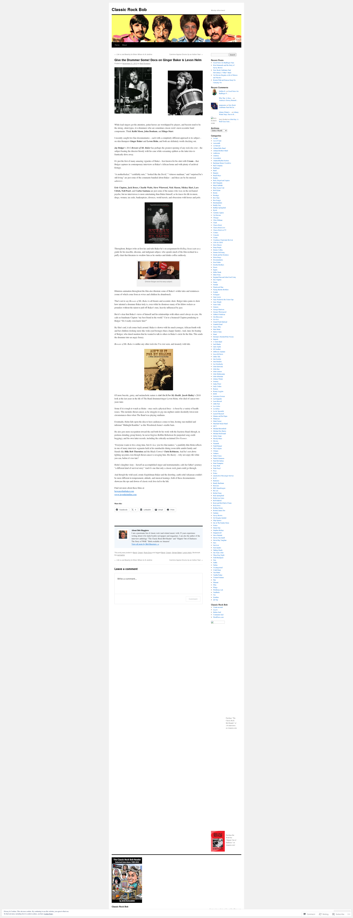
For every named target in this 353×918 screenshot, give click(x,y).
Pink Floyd (216, 468)
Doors (215, 267)
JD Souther (217, 349)
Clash (215, 222)
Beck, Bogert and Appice (221, 180)
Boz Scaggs (217, 200)
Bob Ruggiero (145, 63)
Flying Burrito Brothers (221, 289)
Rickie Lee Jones (218, 498)
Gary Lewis (217, 297)
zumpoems (222, 105)
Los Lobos (216, 406)
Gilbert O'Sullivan (219, 314)
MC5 (215, 426)
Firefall (215, 284)
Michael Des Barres (219, 431)
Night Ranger (217, 446)
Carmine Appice (218, 212)
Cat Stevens (217, 215)
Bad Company (218, 165)
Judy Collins (217, 386)
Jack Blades (217, 344)
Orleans (215, 451)
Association (217, 158)
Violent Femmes (218, 577)
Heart (215, 334)
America (216, 155)
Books (215, 193)
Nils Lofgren (217, 448)
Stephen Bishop (218, 530)
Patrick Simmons (218, 458)
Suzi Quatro (217, 547)
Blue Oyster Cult (218, 188)
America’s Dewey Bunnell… (228, 100)
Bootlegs (216, 195)
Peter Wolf (216, 466)
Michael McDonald (219, 433)
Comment (193, 599)
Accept (215, 138)
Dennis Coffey (218, 250)
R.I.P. (215, 478)
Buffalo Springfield (219, 208)
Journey (215, 381)
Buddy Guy (217, 205)
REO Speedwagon (219, 488)
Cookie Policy (48, 914)
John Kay (216, 369)
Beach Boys (217, 175)
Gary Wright (217, 302)
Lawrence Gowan (219, 396)
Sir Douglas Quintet (219, 518)
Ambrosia (216, 153)
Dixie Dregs (217, 257)
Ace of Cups (217, 141)
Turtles (215, 565)
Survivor (216, 545)
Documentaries (218, 260)
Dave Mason (217, 245)
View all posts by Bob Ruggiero (145, 544)
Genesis (215, 307)
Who (214, 585)
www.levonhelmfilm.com (125, 494)
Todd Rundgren (218, 557)
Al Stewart (216, 145)
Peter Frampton (218, 463)
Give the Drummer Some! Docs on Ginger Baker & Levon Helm (158, 60)
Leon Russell (217, 401)
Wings (215, 587)
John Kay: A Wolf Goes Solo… (228, 120)
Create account (218, 607)
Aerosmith (216, 143)
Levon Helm (187, 552)
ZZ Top (215, 600)
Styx (214, 543)
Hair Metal (216, 329)
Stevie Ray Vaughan (219, 540)
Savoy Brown (217, 515)
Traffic (215, 562)
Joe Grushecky (218, 364)
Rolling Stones (218, 508)
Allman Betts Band (219, 148)
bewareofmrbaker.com (124, 491)
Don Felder (217, 262)
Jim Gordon (217, 359)
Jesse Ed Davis (218, 354)
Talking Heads (218, 550)
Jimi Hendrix (217, 361)
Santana (215, 513)
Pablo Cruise (217, 456)
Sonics (215, 525)
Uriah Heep (217, 570)
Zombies (216, 597)
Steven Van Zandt (219, 538)
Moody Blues (217, 438)
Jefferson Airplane (219, 351)
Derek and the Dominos (221, 255)
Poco (214, 471)
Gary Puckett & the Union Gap (223, 299)
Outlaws (216, 453)
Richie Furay (217, 493)
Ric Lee (215, 490)
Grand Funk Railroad (220, 322)
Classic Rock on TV (219, 230)
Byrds (215, 210)
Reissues (216, 485)
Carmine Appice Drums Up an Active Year (186, 54)
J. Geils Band (217, 342)
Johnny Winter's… (225, 112)
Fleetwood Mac (218, 287)
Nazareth (216, 443)
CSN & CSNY (218, 242)
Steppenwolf (217, 533)
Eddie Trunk (217, 272)
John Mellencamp (219, 374)
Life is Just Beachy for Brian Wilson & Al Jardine (133, 54)
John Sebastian (218, 376)
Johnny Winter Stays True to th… (229, 113)
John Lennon (217, 371)
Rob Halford (217, 500)
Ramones (216, 480)
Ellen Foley (217, 275)
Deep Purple (217, 247)
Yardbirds (216, 592)
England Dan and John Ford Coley (224, 277)
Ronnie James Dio (219, 510)
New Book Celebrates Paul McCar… (227, 106)
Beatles (215, 178)
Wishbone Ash (218, 590)
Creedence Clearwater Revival (223, 240)
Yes (214, 595)
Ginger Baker (177, 552)
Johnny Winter (218, 379)
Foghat (215, 292)
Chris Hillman (217, 220)
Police (215, 473)
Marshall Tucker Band (220, 423)
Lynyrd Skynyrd (218, 413)
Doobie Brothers (218, 265)
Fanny (215, 282)
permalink (121, 555)
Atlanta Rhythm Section (221, 160)
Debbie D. (222, 91)
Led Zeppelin (217, 399)
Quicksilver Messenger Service (223, 476)
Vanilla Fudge (217, 575)
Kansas (215, 389)
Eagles (215, 270)
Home (117, 45)
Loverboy (216, 409)
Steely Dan (216, 528)
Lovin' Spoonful (218, 411)
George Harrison (218, 309)
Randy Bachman (218, 483)
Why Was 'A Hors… (226, 98)
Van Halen (216, 572)
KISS (215, 394)
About (124, 45)
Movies (215, 441)
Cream (140, 552)
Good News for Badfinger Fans (223, 62)
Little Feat (216, 404)
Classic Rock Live (219, 227)
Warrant (215, 582)
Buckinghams (217, 203)
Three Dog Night (218, 555)
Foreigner (216, 294)
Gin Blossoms (218, 317)
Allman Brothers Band (220, 150)
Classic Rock (217, 225)
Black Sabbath (218, 185)
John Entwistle (218, 366)
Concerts (216, 235)
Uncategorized (218, 567)
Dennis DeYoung (219, 252)
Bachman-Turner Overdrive (222, 163)
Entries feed (217, 612)
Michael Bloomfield (219, 428)
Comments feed (218, 614)
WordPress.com (218, 617)
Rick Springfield (218, 495)
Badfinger (216, 168)
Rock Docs (148, 552)
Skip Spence (217, 520)
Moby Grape (217, 436)
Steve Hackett (217, 535)
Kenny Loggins (218, 391)
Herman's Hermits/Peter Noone (223, 337)
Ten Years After (218, 552)
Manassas (216, 418)
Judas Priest (217, 384)
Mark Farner (217, 421)
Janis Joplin (217, 346)
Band (135, 552)
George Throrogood (219, 312)
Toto (214, 560)
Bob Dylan (216, 190)
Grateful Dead (217, 324)
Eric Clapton (217, 279)
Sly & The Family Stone (221, 523)
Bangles (215, 173)
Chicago (216, 217)
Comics (215, 232)
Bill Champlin (217, 183)
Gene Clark (217, 304)
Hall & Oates (217, 332)
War (214, 580)
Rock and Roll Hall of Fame (222, 503)
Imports (215, 339)
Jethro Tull (216, 356)
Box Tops (216, 198)
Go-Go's (216, 319)
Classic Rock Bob (129, 9)
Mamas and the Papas (220, 416)
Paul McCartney (218, 461)
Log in (215, 610)
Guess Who (217, 327)
